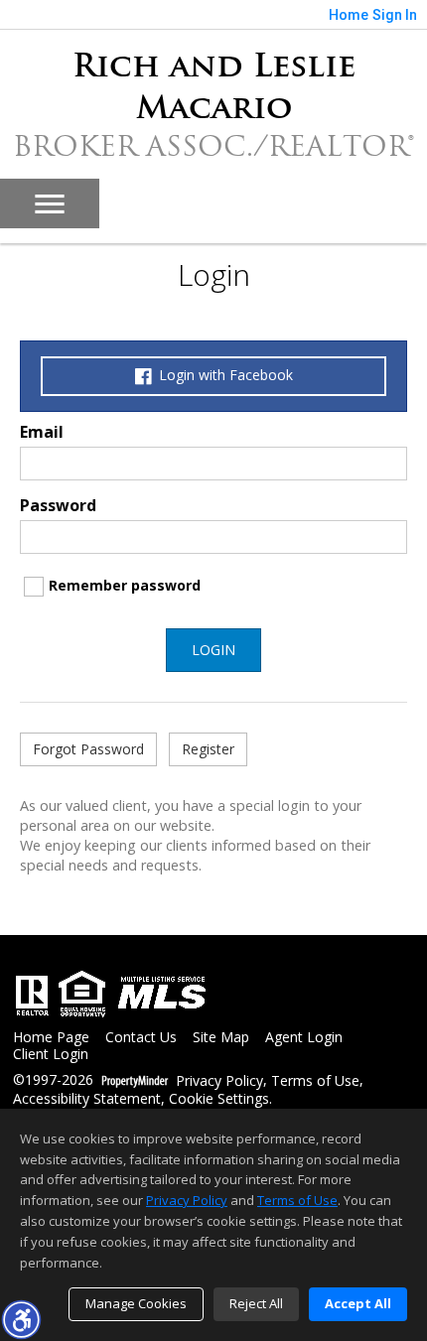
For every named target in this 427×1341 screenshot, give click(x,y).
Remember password (125, 585)
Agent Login (304, 1037)
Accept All (358, 1303)
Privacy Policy (219, 1081)
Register (208, 748)
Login (213, 649)
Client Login (50, 1054)
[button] (21, 1319)
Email (42, 432)
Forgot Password (88, 748)
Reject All (256, 1303)
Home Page (51, 1037)
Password (58, 505)
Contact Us (141, 1037)
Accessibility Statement (87, 1099)
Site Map (221, 1037)
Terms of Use (315, 1081)
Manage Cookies (136, 1303)
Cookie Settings (219, 1099)
